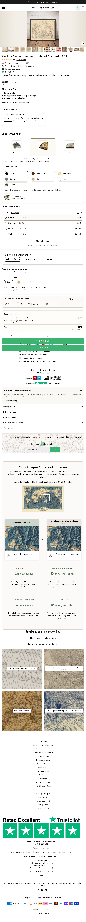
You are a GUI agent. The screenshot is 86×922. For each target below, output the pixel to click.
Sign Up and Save (64, 467)
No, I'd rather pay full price (64, 473)
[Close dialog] (82, 437)
